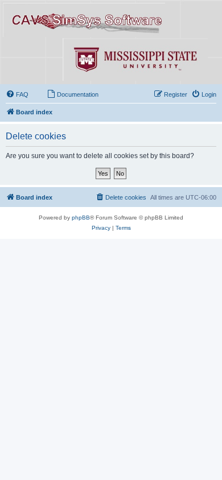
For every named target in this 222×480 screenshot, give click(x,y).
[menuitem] (17, 94)
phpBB (81, 217)
